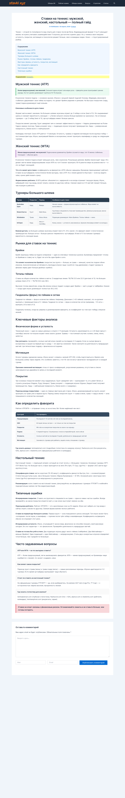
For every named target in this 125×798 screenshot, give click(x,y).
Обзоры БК (51, 3)
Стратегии (96, 3)
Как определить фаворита (28, 65)
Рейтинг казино (63, 3)
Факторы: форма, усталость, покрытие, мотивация (37, 62)
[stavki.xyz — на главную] (17, 3)
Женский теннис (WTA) (27, 53)
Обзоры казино (77, 3)
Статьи (106, 3)
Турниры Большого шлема (28, 56)
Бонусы (87, 3)
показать (29, 77)
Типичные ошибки (25, 71)
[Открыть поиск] (114, 3)
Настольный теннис (25, 68)
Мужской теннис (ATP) (26, 50)
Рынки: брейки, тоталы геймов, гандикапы (34, 59)
